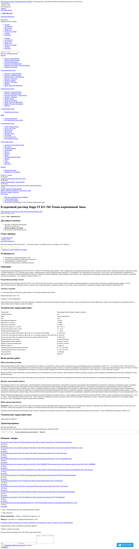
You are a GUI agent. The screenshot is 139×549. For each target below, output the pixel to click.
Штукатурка (8, 130)
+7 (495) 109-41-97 (7, 13)
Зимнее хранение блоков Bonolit (11, 189)
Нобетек (7, 153)
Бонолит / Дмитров (11, 78)
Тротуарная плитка (7, 142)
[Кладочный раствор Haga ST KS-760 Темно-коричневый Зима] (21, 211)
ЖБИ (2, 115)
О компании (8, 26)
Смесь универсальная (11, 126)
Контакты (8, 35)
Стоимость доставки (20, 249)
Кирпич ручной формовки (13, 63)
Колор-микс (8, 150)
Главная (7, 25)
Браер (6, 155)
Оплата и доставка (11, 31)
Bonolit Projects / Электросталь (14, 77)
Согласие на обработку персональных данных (37, 522)
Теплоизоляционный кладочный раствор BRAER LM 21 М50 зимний (23, 469)
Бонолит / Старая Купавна (13, 73)
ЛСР (6, 160)
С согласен (17, 545)
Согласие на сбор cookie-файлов (62, 522)
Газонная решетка (10, 148)
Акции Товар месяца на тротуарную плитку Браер (17, 185)
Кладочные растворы (11, 138)
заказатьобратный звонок (6, 9)
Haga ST (42, 432)
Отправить (5, 547)
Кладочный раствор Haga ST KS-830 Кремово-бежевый (19, 491)
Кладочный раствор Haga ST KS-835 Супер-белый (17, 486)
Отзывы (7, 33)
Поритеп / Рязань (10, 80)
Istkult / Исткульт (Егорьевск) (14, 104)
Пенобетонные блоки (11, 112)
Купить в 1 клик (8, 249)
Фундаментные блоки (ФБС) (14, 120)
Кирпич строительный (12, 58)
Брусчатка (8, 147)
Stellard (7, 162)
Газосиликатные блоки (8, 70)
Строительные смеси (7, 123)
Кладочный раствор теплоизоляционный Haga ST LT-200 (19, 502)
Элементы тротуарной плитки (14, 145)
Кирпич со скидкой (11, 67)
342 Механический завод (13, 157)
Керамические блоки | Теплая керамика (17, 65)
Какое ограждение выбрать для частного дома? (16, 190)
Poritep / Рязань (9, 99)
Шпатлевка (8, 132)
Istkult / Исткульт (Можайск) (14, 85)
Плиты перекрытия (11, 118)
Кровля (3, 167)
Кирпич (3, 55)
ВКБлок (7, 84)
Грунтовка (8, 135)
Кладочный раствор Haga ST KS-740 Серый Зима (17, 453)
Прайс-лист (8, 30)
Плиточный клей (10, 137)
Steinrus (7, 158)
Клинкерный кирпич (11, 62)
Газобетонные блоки (7, 89)
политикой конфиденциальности (15, 545)
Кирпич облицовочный (12, 60)
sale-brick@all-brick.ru (7, 16)
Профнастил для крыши (12, 172)
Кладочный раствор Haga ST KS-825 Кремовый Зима (18, 442)
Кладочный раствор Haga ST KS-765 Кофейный (16, 497)
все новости (37, 185)
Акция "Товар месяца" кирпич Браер (13, 182)
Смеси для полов (10, 128)
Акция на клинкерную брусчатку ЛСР (13, 178)
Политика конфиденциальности (11, 522)
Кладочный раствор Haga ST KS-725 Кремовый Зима (18, 458)
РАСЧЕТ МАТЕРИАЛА (8, 427)
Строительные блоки (7, 109)
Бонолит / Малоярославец (13, 75)
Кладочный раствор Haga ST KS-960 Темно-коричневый (19, 475)
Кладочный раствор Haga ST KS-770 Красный (16, 480)
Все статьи (4, 194)
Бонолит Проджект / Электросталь (16, 95)
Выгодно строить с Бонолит (10, 192)
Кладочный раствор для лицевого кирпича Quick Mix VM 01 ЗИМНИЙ (24, 464)
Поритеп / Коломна (11, 82)
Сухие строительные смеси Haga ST (26, 432)
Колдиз (7, 152)
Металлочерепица (10, 170)
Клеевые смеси (9, 133)
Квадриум (8, 164)
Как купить (8, 28)
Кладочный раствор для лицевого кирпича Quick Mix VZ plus (21, 447)
